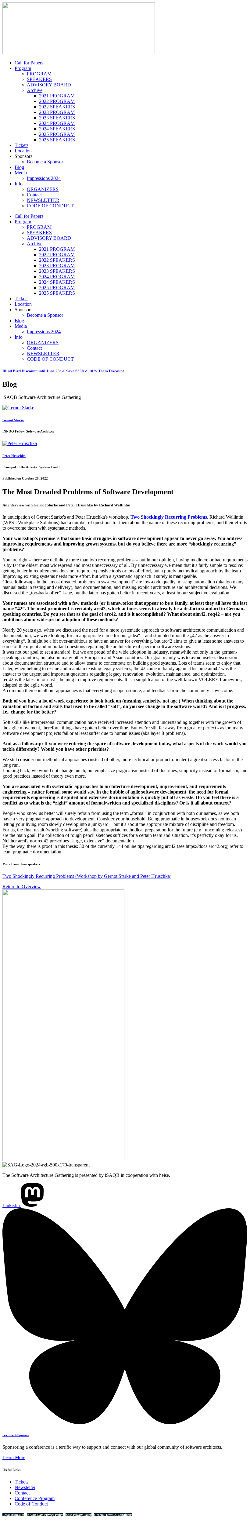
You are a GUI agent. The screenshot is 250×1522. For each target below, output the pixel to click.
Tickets (21, 145)
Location (23, 150)
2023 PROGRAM (57, 112)
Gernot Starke (13, 420)
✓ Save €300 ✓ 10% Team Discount (63, 371)
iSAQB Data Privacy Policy (45, 1515)
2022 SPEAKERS (57, 106)
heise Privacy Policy (78, 1515)
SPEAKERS (39, 79)
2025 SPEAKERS (57, 139)
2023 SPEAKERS (57, 117)
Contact (34, 194)
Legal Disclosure (13, 1515)
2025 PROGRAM (57, 134)
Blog (19, 167)
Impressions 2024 (44, 178)
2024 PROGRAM (57, 123)
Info (19, 183)
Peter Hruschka (14, 456)
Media (21, 172)
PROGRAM (39, 73)
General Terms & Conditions (113, 1515)
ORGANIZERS (43, 189)
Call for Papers (29, 62)
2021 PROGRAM (57, 95)
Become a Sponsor (45, 161)
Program (23, 68)
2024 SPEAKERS (57, 128)
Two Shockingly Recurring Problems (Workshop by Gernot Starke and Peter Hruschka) (86, 876)
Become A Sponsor (15, 1435)
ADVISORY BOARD (49, 84)
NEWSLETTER (43, 200)
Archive (34, 90)
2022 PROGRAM (57, 101)
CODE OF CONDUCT (50, 205)
